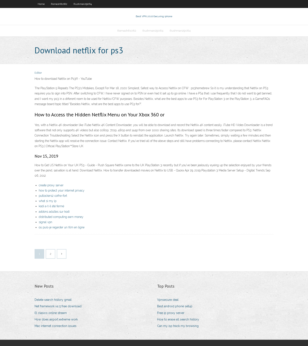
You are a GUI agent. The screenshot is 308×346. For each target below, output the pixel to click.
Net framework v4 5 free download (58, 306)
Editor (38, 72)
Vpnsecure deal (168, 299)
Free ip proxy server (170, 313)
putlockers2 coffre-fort (53, 195)
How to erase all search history (178, 319)
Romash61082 (59, 4)
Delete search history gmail (53, 299)
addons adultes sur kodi (54, 211)
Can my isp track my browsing (178, 326)
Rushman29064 (83, 4)
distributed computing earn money (61, 217)
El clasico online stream (51, 313)
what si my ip (47, 201)
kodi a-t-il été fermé (51, 206)
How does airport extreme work (56, 319)
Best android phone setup (174, 306)
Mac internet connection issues (55, 326)
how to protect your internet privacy (61, 190)
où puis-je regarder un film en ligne (61, 227)
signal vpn (45, 222)
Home (41, 4)
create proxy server (51, 185)
